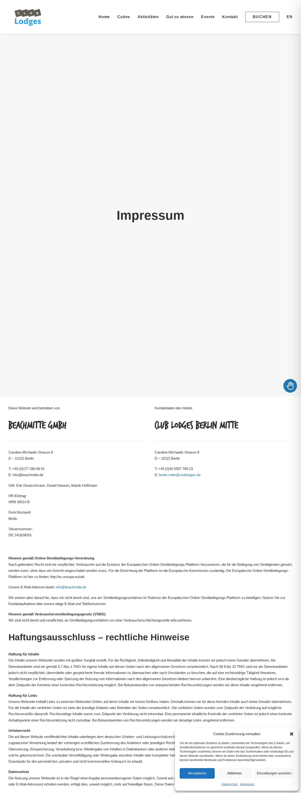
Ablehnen (234, 773)
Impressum (247, 784)
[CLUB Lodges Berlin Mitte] (28, 17)
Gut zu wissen (180, 17)
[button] (291, 734)
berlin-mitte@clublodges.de (180, 475)
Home (104, 17)
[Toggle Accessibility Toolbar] (290, 386)
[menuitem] (106, 17)
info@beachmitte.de (71, 587)
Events (208, 17)
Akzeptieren (197, 773)
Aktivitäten (148, 17)
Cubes (123, 17)
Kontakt (230, 17)
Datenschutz (230, 784)
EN (290, 17)
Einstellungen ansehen (274, 773)
